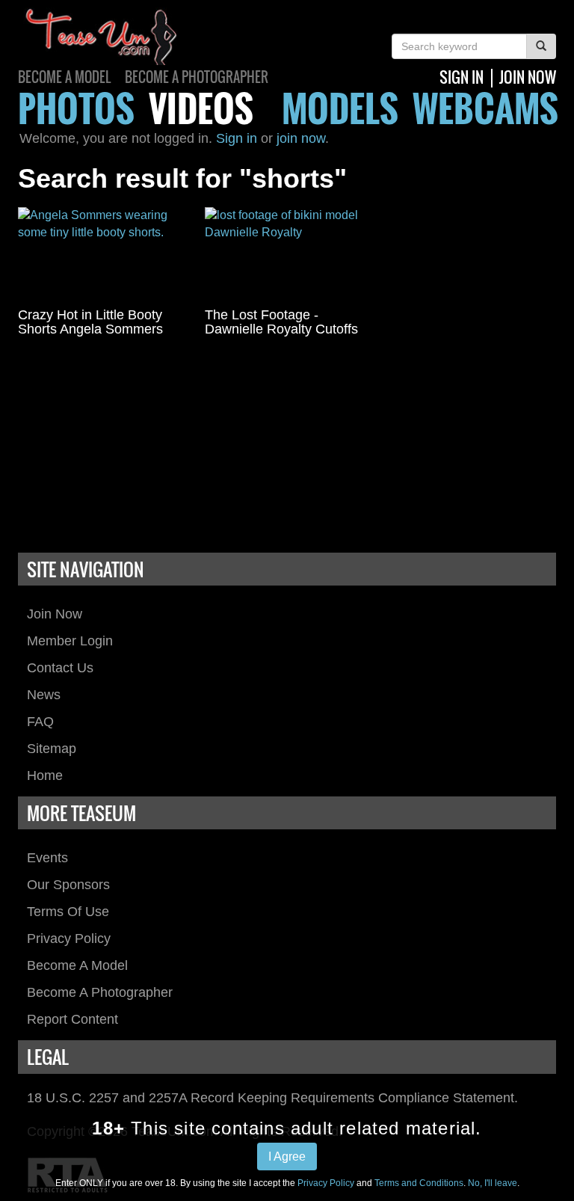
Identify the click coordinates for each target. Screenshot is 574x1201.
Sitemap (51, 748)
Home (45, 775)
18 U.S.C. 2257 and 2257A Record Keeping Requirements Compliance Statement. (272, 1097)
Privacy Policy (69, 938)
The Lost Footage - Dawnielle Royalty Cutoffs (281, 322)
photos (76, 108)
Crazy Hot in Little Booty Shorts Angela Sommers (90, 322)
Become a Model (64, 77)
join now (527, 77)
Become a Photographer (196, 77)
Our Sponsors (68, 884)
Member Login (70, 640)
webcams (485, 108)
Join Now (54, 613)
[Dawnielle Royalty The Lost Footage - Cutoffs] (287, 253)
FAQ (40, 721)
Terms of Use (68, 911)
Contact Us (60, 667)
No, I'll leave (492, 1183)
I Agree (287, 1156)
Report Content (72, 1019)
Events (47, 857)
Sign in (236, 138)
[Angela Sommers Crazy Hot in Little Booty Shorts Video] (100, 253)
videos (201, 108)
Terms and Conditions (418, 1183)
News (44, 694)
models (340, 108)
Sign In (461, 77)
